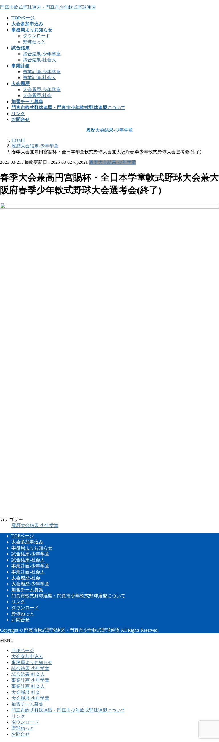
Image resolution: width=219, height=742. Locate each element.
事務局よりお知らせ (31, 547)
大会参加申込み (27, 541)
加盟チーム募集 (27, 589)
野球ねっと (34, 41)
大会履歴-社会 (37, 95)
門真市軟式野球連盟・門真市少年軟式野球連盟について (68, 595)
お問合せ (20, 619)
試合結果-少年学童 (42, 53)
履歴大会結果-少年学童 (112, 162)
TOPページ (22, 535)
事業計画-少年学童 (42, 71)
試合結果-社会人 (39, 59)
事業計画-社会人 (39, 77)
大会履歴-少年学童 (42, 89)
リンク (18, 601)
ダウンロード (36, 35)
